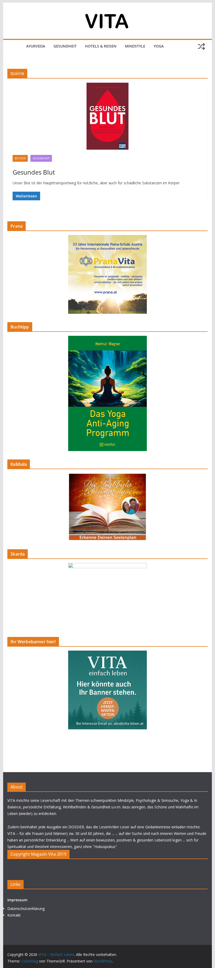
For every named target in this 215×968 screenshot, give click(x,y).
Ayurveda (35, 46)
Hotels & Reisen (100, 46)
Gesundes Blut (34, 172)
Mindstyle (135, 46)
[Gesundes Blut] (107, 116)
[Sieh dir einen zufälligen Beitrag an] (201, 46)
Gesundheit (65, 46)
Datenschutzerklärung (26, 908)
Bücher (20, 158)
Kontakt (14, 915)
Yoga (159, 46)
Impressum (17, 899)
